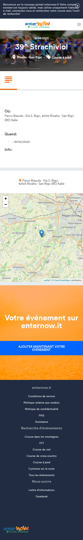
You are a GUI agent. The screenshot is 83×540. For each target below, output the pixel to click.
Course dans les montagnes (41, 436)
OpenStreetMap (62, 280)
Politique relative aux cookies (41, 402)
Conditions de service (41, 396)
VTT (41, 443)
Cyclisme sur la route (42, 468)
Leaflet (46, 280)
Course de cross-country (42, 456)
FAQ (41, 415)
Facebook (41, 496)
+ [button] (5, 198)
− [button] (5, 204)
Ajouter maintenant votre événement (41, 348)
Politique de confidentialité (41, 409)
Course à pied (61, 57)
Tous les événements (41, 475)
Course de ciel (42, 449)
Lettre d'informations (41, 490)
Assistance (41, 422)
